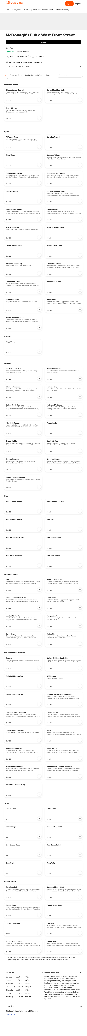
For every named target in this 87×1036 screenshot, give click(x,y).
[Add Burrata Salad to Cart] (39, 897)
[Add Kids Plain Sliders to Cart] (80, 565)
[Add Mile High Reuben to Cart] (39, 433)
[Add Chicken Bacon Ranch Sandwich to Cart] (80, 704)
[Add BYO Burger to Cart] (80, 686)
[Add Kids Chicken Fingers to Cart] (80, 511)
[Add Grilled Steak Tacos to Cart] (80, 255)
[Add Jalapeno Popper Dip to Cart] (39, 273)
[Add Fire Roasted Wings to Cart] (39, 219)
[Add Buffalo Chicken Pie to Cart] (80, 589)
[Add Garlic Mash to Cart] (80, 818)
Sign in (78, 4)
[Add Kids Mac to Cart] (80, 529)
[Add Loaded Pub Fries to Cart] (39, 291)
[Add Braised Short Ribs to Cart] (80, 378)
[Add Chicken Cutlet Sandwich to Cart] (39, 722)
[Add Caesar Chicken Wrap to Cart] (39, 704)
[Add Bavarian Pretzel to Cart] (80, 147)
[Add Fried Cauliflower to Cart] (39, 237)
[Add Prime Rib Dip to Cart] (80, 758)
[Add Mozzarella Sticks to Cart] (80, 291)
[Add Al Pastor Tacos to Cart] (39, 147)
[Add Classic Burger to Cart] (80, 722)
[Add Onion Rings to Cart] (39, 836)
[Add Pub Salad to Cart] (80, 933)
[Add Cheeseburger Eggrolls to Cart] (39, 100)
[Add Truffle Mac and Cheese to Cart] (39, 327)
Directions (10, 1014)
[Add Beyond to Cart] (39, 668)
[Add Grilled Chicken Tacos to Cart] (80, 237)
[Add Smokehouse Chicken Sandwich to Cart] (80, 776)
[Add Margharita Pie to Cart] (80, 625)
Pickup (43, 42)
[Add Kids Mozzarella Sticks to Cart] (39, 547)
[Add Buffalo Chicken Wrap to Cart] (39, 686)
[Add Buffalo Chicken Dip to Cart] (39, 183)
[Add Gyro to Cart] (80, 740)
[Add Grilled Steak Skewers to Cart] (39, 414)
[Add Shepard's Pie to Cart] (39, 451)
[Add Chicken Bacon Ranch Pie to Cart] (39, 607)
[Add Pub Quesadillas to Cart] (39, 309)
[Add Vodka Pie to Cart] (80, 643)
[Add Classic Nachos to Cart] (39, 201)
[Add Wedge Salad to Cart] (80, 951)
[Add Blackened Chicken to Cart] (39, 378)
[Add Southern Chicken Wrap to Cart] (39, 794)
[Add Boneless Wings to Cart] (80, 165)
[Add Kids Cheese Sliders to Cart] (39, 511)
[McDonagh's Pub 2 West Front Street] (14, 2)
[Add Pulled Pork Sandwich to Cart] (39, 776)
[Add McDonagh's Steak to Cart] (80, 414)
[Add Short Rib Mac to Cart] (39, 118)
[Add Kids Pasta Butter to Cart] (80, 547)
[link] (16, 75)
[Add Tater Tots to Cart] (80, 873)
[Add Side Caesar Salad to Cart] (39, 854)
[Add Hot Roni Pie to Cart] (80, 607)
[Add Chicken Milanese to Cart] (39, 396)
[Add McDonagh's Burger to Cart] (39, 758)
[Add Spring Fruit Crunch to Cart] (39, 951)
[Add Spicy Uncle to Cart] (39, 643)
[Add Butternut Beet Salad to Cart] (80, 897)
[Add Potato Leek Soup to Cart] (39, 933)
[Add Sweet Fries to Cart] (39, 873)
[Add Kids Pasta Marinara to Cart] (39, 565)
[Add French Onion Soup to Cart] (80, 915)
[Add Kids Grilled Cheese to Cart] (39, 529)
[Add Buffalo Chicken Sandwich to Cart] (80, 668)
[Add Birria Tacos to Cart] (39, 165)
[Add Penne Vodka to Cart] (80, 433)
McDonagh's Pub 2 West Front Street (38, 10)
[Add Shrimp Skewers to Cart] (39, 469)
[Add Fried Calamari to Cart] (80, 219)
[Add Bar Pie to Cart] (39, 589)
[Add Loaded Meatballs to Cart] (80, 273)
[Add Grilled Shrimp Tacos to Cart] (39, 255)
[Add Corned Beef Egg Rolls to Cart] (80, 100)
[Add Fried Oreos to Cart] (39, 351)
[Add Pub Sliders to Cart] (80, 309)
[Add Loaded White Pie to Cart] (39, 625)
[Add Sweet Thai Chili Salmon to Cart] (39, 487)
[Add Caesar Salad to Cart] (39, 915)
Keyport (17, 10)
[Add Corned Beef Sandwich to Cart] (39, 740)
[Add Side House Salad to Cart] (80, 854)
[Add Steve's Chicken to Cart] (80, 469)
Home (8, 10)
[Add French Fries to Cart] (39, 818)
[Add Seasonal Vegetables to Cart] (80, 836)
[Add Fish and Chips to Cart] (80, 396)
